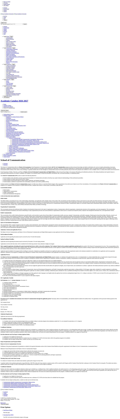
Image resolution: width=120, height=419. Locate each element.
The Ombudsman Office (11, 78)
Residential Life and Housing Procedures (15, 133)
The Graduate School (10, 128)
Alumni (5, 10)
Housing (8, 89)
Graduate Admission (10, 50)
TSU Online (9, 96)
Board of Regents (10, 39)
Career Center (9, 87)
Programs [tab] (5, 164)
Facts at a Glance (10, 42)
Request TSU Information (12, 61)
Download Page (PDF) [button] (8, 414)
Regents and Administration (12, 120)
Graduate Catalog (7, 105)
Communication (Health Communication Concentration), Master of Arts (27, 139)
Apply (4, 17)
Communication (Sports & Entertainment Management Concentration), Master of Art (21, 386)
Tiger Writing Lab (10, 74)
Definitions (8, 118)
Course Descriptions (10, 153)
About (7, 36)
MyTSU (5, 16)
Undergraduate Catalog (8, 114)
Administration (9, 37)
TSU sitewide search (5, 24)
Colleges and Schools (11, 65)
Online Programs (10, 69)
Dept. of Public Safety (11, 41)
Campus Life (9, 85)
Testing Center (9, 59)
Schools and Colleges (8, 106)
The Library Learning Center (12, 124)
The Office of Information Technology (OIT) (16, 125)
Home (4, 104)
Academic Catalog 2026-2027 (14, 101)
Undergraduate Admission (12, 49)
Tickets (7, 82)
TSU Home (5, 5)
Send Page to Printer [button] (7, 410)
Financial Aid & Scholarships (12, 53)
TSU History (9, 46)
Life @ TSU (9, 60)
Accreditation (9, 123)
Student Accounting (10, 54)
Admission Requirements (11, 129)
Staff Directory (9, 84)
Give (4, 18)
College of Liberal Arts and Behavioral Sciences (19, 145)
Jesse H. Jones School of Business (16, 148)
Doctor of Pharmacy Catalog (9, 155)
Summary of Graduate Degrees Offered (14, 116)
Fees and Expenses (10, 130)
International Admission (11, 51)
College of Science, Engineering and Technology (19, 151)
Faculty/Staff (6, 9)
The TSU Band (9, 83)
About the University (10, 119)
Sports (7, 80)
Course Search (6, 156)
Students (5, 7)
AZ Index (5, 3)
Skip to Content (6, 1)
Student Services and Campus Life (13, 134)
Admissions (9, 47)
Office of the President (11, 45)
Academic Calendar (10, 67)
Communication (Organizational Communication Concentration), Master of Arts (29, 141)
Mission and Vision (10, 44)
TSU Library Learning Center (12, 71)
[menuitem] (61, 41)
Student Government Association (13, 93)
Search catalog (4, 111)
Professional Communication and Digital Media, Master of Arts (25, 144)
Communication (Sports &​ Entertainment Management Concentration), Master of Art (30, 143)
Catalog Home (6, 4)
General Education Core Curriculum (14, 76)
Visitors (5, 11)
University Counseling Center (12, 94)
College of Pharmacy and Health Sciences (18, 149)
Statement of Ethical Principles (13, 135)
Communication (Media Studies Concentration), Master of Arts (25, 140)
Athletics (8, 79)
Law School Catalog (7, 154)
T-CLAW (8, 73)
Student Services (9, 92)
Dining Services (9, 88)
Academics (8, 64)
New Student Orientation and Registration (15, 56)
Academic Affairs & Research (12, 75)
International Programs (11, 70)
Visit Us (8, 63)
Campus (8, 40)
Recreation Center (10, 91)
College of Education (13, 146)
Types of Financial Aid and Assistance (14, 131)
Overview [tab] (5, 163)
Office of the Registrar (11, 55)
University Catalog (10, 68)
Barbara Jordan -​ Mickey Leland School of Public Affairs (21, 150)
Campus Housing (10, 58)
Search (5, 20)
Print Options (6, 97)
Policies (8, 121)
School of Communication (14, 138)
